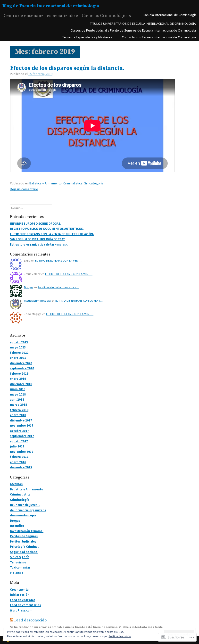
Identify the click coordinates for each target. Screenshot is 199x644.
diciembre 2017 (21, 420)
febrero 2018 (19, 410)
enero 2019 (18, 378)
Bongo (28, 287)
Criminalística (73, 183)
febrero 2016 (19, 457)
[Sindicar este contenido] (11, 620)
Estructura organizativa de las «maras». (39, 244)
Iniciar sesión (19, 594)
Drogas (15, 520)
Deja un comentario (24, 189)
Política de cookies (120, 636)
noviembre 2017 (21, 425)
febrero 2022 (19, 353)
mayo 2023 (18, 347)
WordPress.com (21, 610)
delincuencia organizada (28, 510)
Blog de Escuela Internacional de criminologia (50, 6)
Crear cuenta (19, 589)
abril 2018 (17, 399)
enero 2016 (18, 462)
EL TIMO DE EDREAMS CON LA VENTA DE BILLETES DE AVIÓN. (52, 234)
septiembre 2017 (22, 436)
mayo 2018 (18, 394)
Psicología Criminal (24, 546)
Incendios (17, 526)
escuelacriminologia (37, 300)
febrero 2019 (19, 373)
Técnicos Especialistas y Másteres (87, 37)
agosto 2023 (19, 342)
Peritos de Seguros (24, 536)
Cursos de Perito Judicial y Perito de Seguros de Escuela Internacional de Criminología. (134, 30)
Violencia (16, 573)
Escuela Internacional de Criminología (170, 15)
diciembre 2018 (21, 384)
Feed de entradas (22, 600)
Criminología (19, 500)
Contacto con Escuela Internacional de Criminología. (159, 37)
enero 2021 (18, 358)
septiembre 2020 (22, 368)
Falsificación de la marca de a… (58, 287)
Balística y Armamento (45, 183)
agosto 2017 (19, 441)
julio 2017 (17, 446)
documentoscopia (23, 515)
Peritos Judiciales (23, 541)
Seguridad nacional (24, 552)
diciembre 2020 (21, 363)
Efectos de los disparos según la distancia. (67, 68)
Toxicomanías (20, 567)
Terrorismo (18, 562)
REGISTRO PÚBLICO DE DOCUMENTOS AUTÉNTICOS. (47, 229)
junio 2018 (17, 389)
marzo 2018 (18, 404)
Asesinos (16, 484)
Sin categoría (93, 183)
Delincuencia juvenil (25, 505)
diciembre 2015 (21, 467)
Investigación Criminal (26, 531)
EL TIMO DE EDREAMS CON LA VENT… (58, 260)
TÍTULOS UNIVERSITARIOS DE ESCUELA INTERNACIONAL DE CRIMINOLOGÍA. (143, 23)
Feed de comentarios (25, 605)
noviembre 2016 (21, 452)
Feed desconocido (30, 620)
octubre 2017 (19, 431)
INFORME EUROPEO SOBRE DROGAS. (35, 223)
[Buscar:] (31, 207)
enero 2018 (18, 415)
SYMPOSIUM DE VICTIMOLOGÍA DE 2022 (37, 239)
